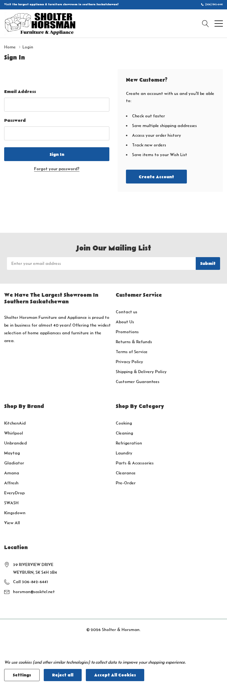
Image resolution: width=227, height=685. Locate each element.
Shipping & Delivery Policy (141, 371)
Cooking (124, 423)
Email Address (20, 91)
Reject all (62, 675)
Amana (11, 473)
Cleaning (124, 433)
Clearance (126, 473)
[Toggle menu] (219, 23)
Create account (156, 177)
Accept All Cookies (115, 675)
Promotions (127, 331)
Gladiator (14, 463)
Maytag (12, 453)
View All (12, 522)
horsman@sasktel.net (34, 591)
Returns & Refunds (134, 341)
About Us (125, 321)
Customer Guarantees (137, 381)
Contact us (126, 311)
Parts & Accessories (135, 463)
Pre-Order (126, 482)
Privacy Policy (129, 361)
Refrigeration (129, 443)
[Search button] (205, 23)
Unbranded (15, 443)
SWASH (11, 502)
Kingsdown (14, 512)
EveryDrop (14, 492)
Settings (22, 675)
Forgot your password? (56, 168)
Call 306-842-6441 (30, 581)
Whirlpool (13, 433)
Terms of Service (132, 351)
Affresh (11, 482)
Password (15, 120)
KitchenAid (15, 423)
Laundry (124, 453)
